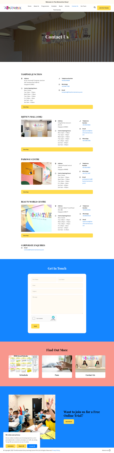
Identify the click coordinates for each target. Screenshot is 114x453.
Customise (11, 446)
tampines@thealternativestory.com (72, 92)
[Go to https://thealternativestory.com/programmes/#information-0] (24, 366)
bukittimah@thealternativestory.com (88, 223)
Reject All (21, 446)
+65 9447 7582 (66, 86)
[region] (21, 441)
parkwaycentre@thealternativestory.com (87, 181)
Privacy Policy (56, 450)
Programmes (45, 6)
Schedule (54, 6)
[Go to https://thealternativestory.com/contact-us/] (90, 366)
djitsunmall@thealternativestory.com (87, 133)
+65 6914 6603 (86, 167)
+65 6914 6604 (66, 80)
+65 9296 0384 (86, 140)
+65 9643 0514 (87, 216)
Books (61, 6)
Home (29, 6)
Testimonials (57, 10)
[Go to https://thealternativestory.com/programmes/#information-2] (57, 366)
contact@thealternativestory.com (34, 250)
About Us (36, 6)
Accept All (32, 446)
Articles (67, 6)
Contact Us (75, 6)
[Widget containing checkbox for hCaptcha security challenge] (43, 318)
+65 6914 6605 (87, 210)
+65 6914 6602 (86, 125)
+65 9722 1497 (86, 173)
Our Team (83, 6)
